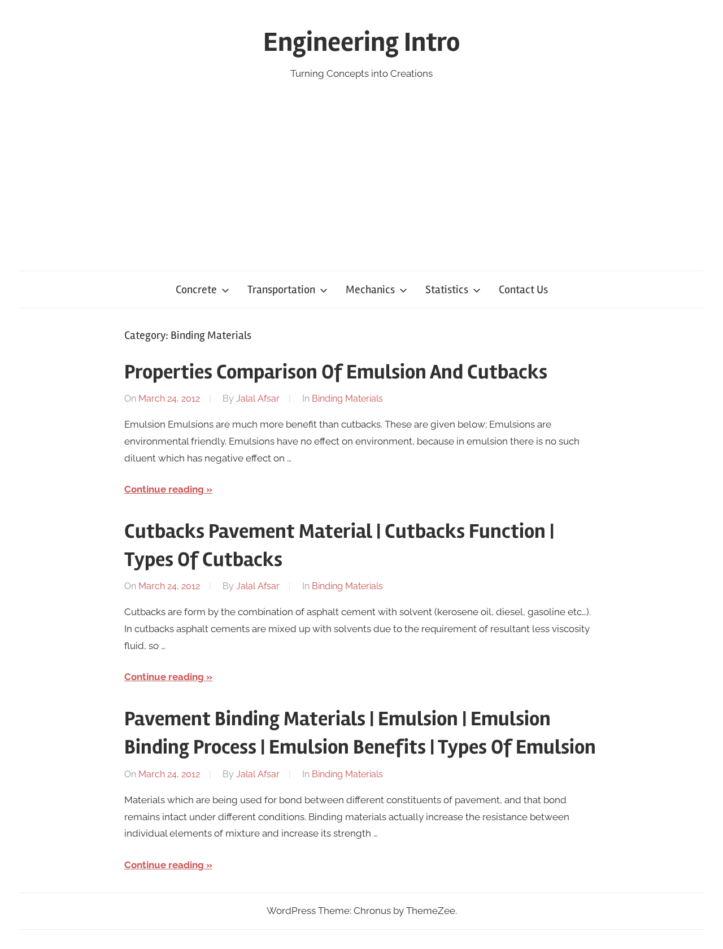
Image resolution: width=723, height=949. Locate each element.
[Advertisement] (361, 167)
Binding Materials (347, 398)
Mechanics (370, 289)
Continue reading (164, 489)
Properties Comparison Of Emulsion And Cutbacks (335, 372)
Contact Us (523, 289)
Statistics (446, 289)
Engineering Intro (361, 42)
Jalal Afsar (258, 398)
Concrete (196, 289)
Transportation (281, 289)
